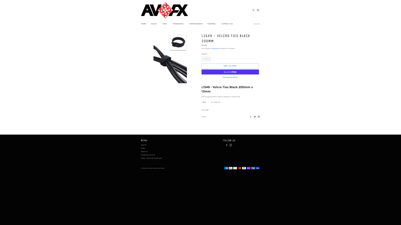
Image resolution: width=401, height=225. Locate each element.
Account (257, 24)
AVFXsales (149, 168)
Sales (154, 24)
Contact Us (227, 24)
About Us (144, 151)
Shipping (214, 48)
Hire (165, 24)
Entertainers (196, 24)
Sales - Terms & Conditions (151, 158)
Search (143, 145)
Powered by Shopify (159, 168)
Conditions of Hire (148, 155)
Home (143, 24)
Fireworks (178, 24)
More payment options (230, 77)
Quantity (204, 54)
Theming (211, 24)
